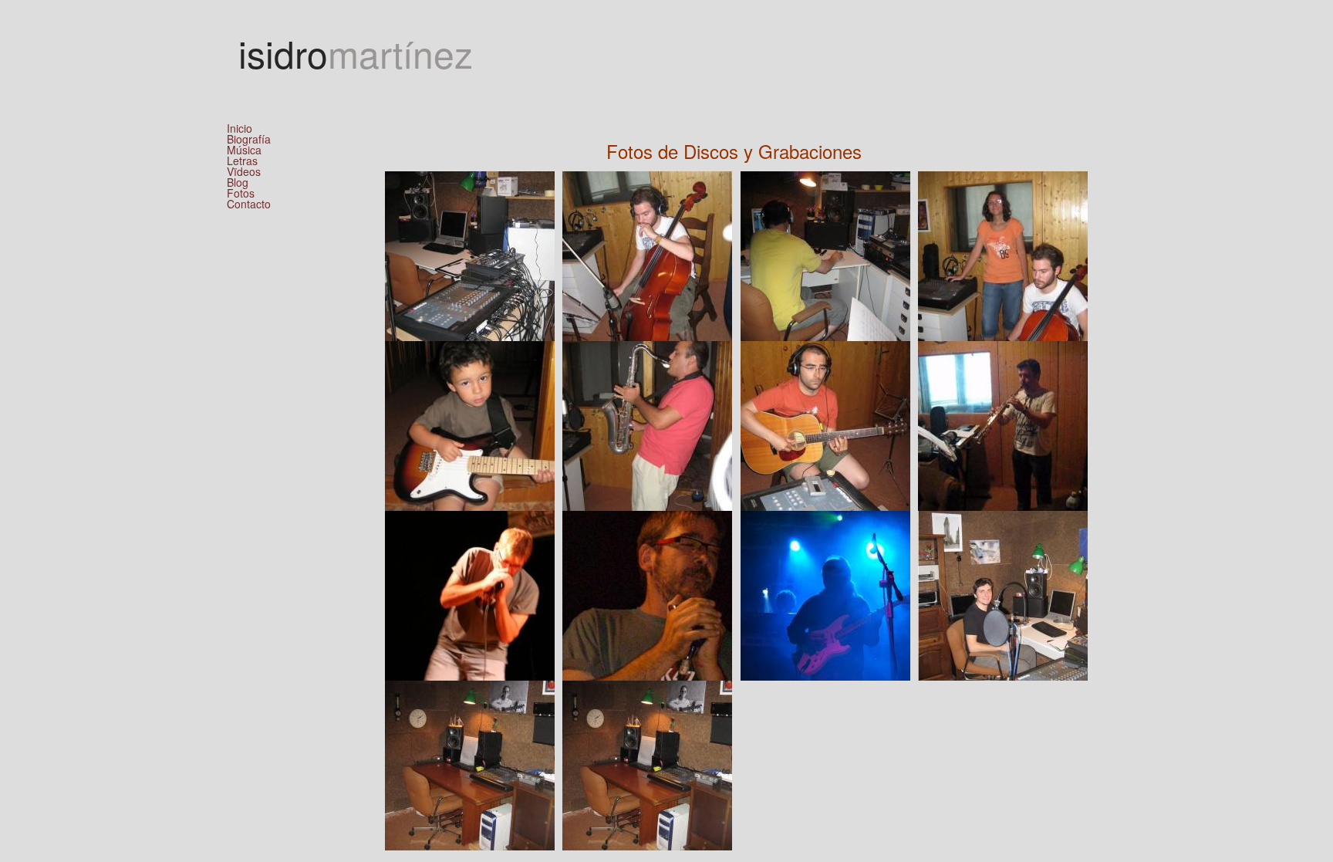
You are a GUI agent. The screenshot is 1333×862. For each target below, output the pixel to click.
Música (244, 149)
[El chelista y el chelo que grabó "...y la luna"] (647, 254)
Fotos (241, 193)
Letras (242, 160)
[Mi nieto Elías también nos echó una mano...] (470, 424)
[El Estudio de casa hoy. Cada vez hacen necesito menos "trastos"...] (470, 764)
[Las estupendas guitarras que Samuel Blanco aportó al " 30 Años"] (825, 424)
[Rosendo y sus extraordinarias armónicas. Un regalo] (470, 594)
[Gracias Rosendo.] (647, 594)
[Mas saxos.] (1003, 424)
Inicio (239, 128)
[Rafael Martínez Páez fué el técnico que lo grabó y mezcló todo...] (1003, 594)
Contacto (249, 203)
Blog (237, 182)
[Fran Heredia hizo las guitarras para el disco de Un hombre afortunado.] (825, 594)
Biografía (249, 139)
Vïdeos (244, 171)
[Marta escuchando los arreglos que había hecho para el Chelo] (1003, 254)
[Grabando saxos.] (647, 424)
